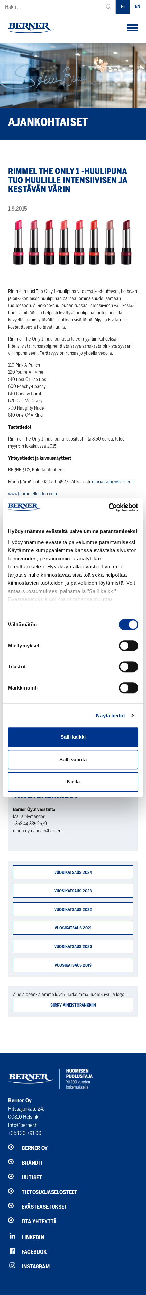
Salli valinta (73, 759)
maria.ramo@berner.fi (113, 482)
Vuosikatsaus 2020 (73, 946)
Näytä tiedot (110, 715)
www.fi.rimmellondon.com (32, 494)
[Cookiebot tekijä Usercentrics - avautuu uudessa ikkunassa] (108, 507)
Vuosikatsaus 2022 (73, 909)
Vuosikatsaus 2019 (73, 965)
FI (123, 7)
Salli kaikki (73, 737)
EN (137, 7)
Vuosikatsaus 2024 (73, 872)
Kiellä (73, 781)
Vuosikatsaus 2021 (73, 927)
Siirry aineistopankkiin (73, 1005)
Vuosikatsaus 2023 (73, 890)
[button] (132, 28)
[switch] (128, 645)
